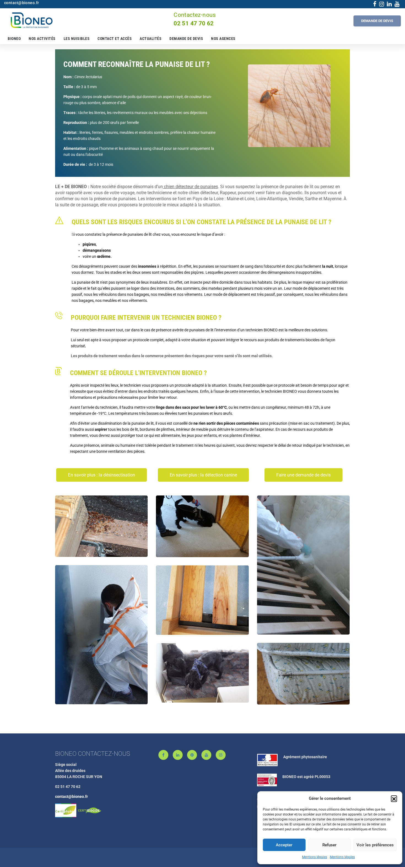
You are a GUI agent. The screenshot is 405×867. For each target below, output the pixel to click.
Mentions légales (314, 857)
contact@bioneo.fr (71, 796)
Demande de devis (186, 38)
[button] (394, 798)
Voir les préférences (375, 844)
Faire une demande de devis (303, 475)
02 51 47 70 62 (194, 23)
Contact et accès (115, 38)
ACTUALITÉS (150, 38)
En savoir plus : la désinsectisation (101, 475)
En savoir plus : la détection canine (203, 475)
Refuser (329, 844)
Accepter (284, 844)
